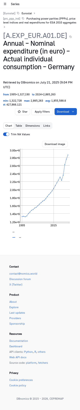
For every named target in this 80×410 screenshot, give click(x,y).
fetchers (43, 362)
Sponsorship (17, 323)
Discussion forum (20, 279)
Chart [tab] (8, 125)
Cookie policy (17, 385)
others (41, 351)
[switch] (6, 134)
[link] (17, 13)
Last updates (17, 312)
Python (28, 351)
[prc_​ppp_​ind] (11, 18)
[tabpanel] (40, 189)
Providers (15, 318)
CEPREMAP (57, 398)
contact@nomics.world (23, 273)
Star (24, 111)
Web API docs (17, 357)
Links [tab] (46, 125)
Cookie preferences (21, 379)
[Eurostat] (9, 13)
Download (63, 111)
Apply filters (42, 111)
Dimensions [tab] (32, 125)
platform (31, 362)
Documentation (18, 340)
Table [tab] (19, 125)
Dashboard (15, 346)
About (13, 301)
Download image (55, 144)
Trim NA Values (20, 134)
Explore (13, 307)
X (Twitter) (15, 284)
